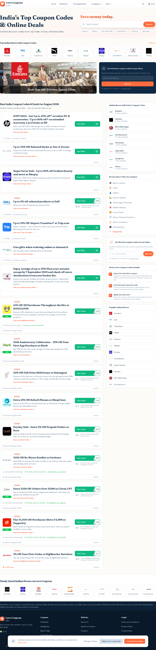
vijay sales (146, 31)
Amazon (85, 31)
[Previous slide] (4, 78)
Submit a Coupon (88, 626)
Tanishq (94, 31)
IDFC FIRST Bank (107, 31)
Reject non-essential (111, 641)
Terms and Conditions (130, 622)
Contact (84, 631)
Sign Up (127, 84)
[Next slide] (93, 78)
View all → (152, 43)
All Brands (63, 4)
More (108, 4)
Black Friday (45, 631)
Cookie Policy (126, 631)
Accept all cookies (135, 641)
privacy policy (126, 88)
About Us (84, 622)
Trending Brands (79, 4)
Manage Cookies (90, 641)
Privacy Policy (126, 626)
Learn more (22, 642)
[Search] (143, 4)
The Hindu (134, 31)
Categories (96, 4)
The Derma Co (122, 31)
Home (53, 4)
